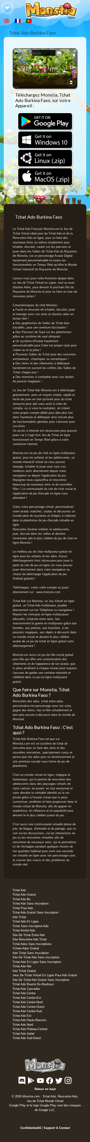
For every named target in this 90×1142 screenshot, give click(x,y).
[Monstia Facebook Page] (50, 1082)
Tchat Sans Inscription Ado (30, 926)
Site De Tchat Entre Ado (28, 935)
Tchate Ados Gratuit (25, 948)
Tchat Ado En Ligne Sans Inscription (36, 962)
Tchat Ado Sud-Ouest (26, 1038)
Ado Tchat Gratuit (24, 971)
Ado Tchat (19, 917)
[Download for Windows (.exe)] (45, 140)
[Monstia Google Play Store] (31, 1082)
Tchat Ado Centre (24, 993)
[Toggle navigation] (7, 8)
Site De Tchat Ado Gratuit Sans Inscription (40, 980)
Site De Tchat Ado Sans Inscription (35, 957)
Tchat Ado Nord (22, 1024)
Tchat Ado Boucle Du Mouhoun (33, 984)
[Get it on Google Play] (45, 121)
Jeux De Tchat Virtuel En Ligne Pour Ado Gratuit (44, 975)
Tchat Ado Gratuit (24, 894)
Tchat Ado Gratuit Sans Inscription (35, 912)
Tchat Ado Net (21, 966)
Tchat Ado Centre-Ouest (28, 1006)
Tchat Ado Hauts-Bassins (29, 1020)
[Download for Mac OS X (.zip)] (45, 177)
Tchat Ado (19, 890)
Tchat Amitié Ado (23, 930)
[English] (7, 20)
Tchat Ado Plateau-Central (29, 1029)
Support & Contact (57, 1128)
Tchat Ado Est (21, 1015)
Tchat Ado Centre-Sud (27, 1011)
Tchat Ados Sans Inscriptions (32, 944)
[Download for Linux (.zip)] (45, 158)
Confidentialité (30, 1128)
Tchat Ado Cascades (26, 989)
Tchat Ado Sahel (23, 1033)
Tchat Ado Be (21, 899)
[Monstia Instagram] (68, 1082)
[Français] (18, 20)
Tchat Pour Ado (22, 908)
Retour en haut (45, 1089)
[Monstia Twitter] (59, 1082)
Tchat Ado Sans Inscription (30, 903)
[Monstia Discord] (22, 1082)
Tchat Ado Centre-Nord (27, 1002)
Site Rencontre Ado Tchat (29, 939)
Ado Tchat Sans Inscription (30, 953)
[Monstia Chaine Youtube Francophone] (40, 1082)
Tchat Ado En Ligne (25, 921)
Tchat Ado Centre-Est (26, 997)
